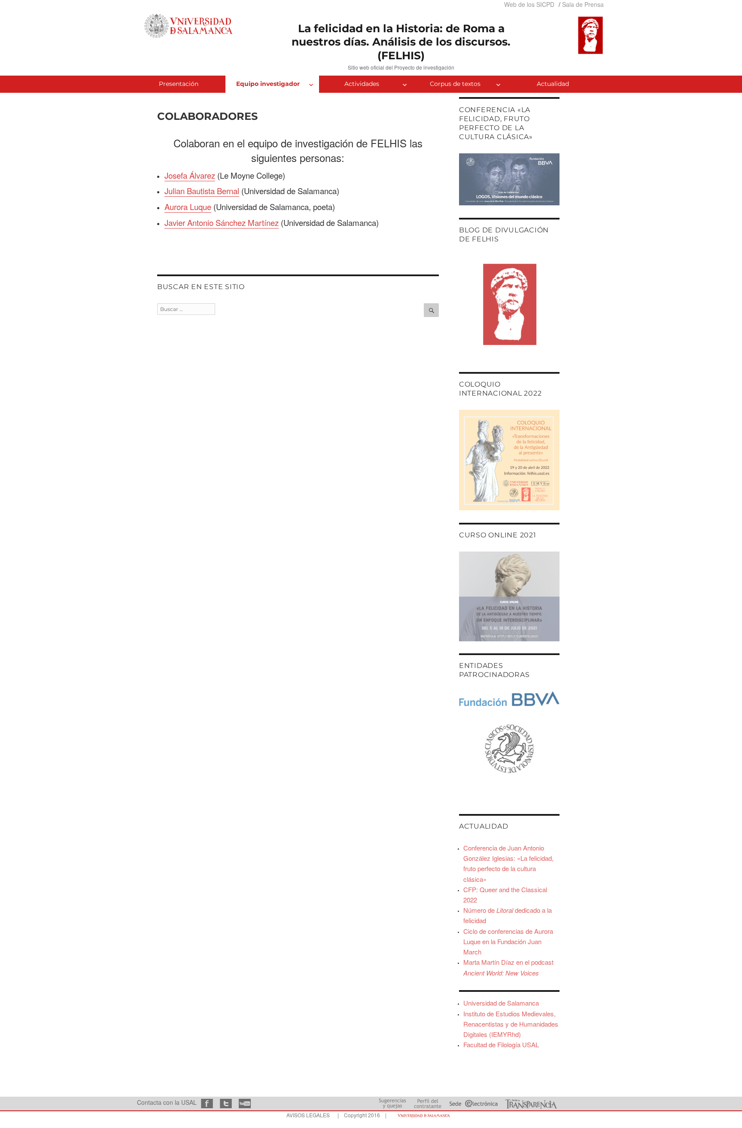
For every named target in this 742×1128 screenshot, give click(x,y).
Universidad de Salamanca (501, 1002)
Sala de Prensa (583, 4)
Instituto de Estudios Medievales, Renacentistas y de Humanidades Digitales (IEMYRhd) (510, 1024)
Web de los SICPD (529, 4)
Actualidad (553, 84)
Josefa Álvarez (189, 175)
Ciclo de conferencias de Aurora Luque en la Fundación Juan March (508, 941)
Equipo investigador (268, 84)
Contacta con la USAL (167, 1102)
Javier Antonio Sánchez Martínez (221, 222)
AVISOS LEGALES (308, 1115)
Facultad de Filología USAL (501, 1044)
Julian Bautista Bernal (201, 190)
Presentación (178, 84)
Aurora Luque (187, 206)
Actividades (361, 84)
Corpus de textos (455, 84)
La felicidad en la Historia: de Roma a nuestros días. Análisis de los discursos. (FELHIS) (401, 42)
